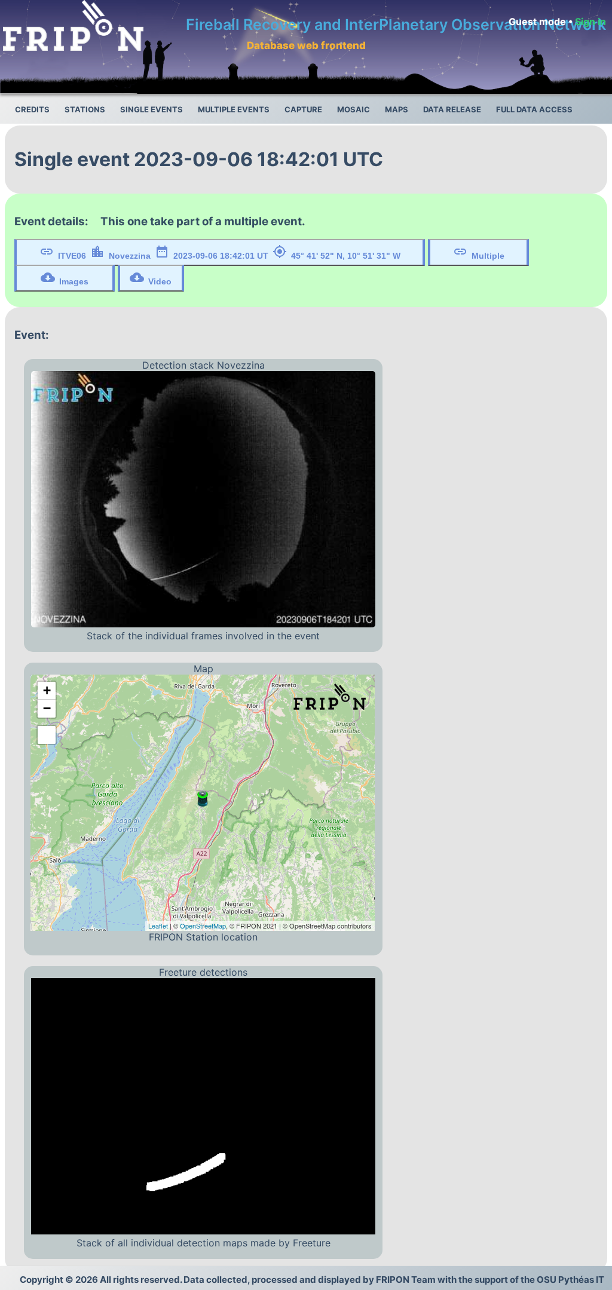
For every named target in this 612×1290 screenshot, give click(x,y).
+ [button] (47, 690)
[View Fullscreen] (47, 735)
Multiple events (234, 109)
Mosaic (353, 109)
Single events (151, 109)
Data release (452, 109)
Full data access (534, 109)
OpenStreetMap (203, 925)
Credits (32, 109)
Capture (303, 109)
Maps (396, 109)
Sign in (590, 21)
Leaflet (158, 925)
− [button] (47, 708)
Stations (85, 109)
